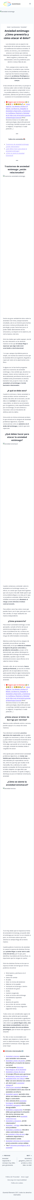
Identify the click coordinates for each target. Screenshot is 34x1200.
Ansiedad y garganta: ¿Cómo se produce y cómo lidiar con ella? (25, 1160)
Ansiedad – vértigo (12, 1125)
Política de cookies (17, 1183)
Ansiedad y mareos (12, 1056)
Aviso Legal (24, 1177)
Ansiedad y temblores (13, 1130)
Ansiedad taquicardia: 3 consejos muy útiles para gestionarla (8, 1160)
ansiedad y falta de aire (16, 1134)
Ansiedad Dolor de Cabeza (15, 1078)
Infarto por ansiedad (13, 1087)
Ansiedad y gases (12, 1094)
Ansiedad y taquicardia (14, 1110)
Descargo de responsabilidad (17, 1180)
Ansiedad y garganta (13, 1105)
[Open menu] (30, 3)
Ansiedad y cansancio (13, 1121)
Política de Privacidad (12, 1177)
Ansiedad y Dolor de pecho (15, 1061)
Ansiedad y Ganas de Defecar (17, 1076)
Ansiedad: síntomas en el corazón (18, 1141)
